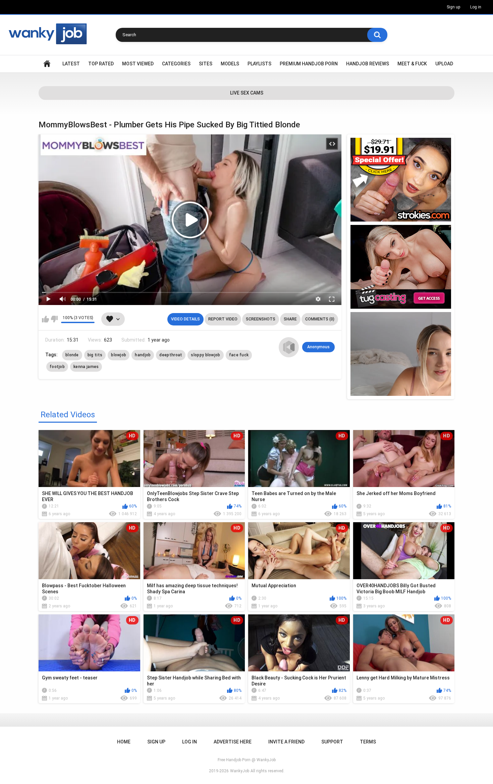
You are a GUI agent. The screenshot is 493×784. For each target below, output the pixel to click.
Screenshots (260, 319)
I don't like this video (54, 319)
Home (47, 63)
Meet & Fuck (412, 63)
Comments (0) (319, 319)
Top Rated (101, 63)
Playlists (259, 63)
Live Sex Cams (246, 93)
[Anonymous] (289, 347)
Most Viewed (138, 63)
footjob (57, 366)
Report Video (222, 319)
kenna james (86, 366)
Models (230, 63)
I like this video (45, 319)
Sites (205, 63)
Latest (71, 63)
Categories (176, 63)
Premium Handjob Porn (309, 63)
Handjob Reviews (367, 63)
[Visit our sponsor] (400, 180)
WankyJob (239, 771)
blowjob (118, 355)
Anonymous (318, 347)
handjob (143, 355)
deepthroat (170, 355)
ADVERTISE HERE (233, 741)
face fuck (239, 355)
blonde (72, 355)
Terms (368, 741)
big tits (95, 355)
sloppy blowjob (205, 355)
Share (290, 319)
